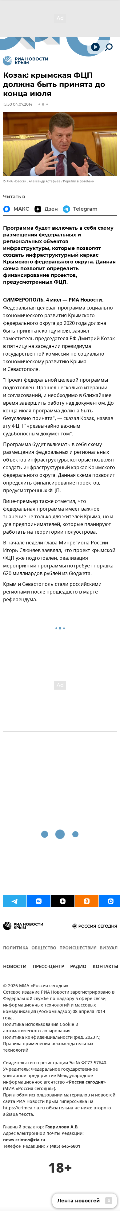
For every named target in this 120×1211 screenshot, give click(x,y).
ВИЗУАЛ (109, 948)
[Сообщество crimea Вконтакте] (38, 901)
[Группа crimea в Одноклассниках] (86, 901)
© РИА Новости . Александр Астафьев (31, 181)
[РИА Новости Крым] (25, 61)
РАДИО (78, 967)
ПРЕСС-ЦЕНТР (48, 967)
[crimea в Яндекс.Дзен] (62, 901)
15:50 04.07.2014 (17, 104)
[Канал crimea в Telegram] (14, 901)
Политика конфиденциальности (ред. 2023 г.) (51, 1037)
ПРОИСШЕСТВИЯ (78, 948)
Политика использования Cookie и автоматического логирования (40, 1028)
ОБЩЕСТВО (43, 948)
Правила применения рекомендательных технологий (48, 1047)
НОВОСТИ (14, 967)
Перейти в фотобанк (78, 181)
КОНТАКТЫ (105, 967)
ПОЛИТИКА (15, 948)
